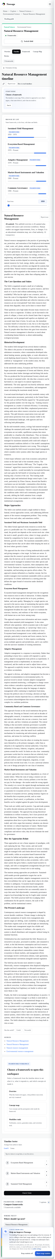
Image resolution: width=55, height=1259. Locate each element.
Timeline (16, 52)
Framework (26, 52)
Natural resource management (17, 1048)
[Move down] (46, 1164)
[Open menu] (50, 4)
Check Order (27, 1193)
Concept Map (37, 52)
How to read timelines (25, 84)
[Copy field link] (3, 84)
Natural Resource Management (18, 1041)
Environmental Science (11, 14)
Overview (7, 52)
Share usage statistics (43, 1253)
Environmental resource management (20, 1051)
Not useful (27, 1030)
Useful (18, 1030)
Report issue (11, 84)
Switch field (28, 41)
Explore (13, 11)
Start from (10, 201)
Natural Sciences (25, 11)
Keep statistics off (27, 1253)
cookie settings (36, 1249)
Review (6, 56)
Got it (9, 105)
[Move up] (46, 1161)
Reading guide (9, 19)
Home (5, 11)
